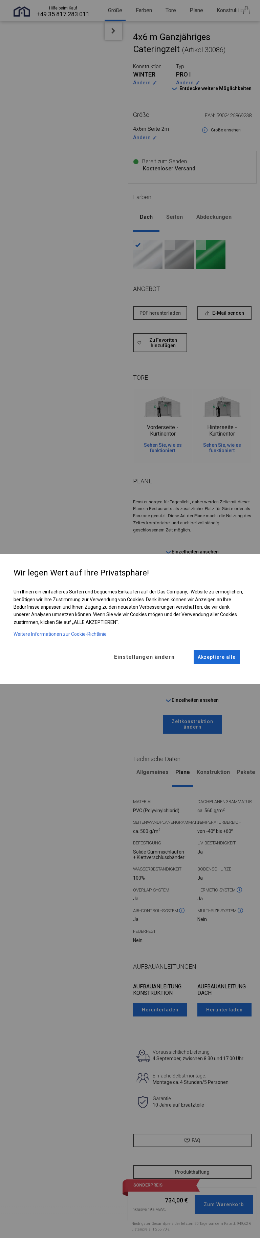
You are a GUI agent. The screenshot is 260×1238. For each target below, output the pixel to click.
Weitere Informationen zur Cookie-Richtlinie (60, 634)
